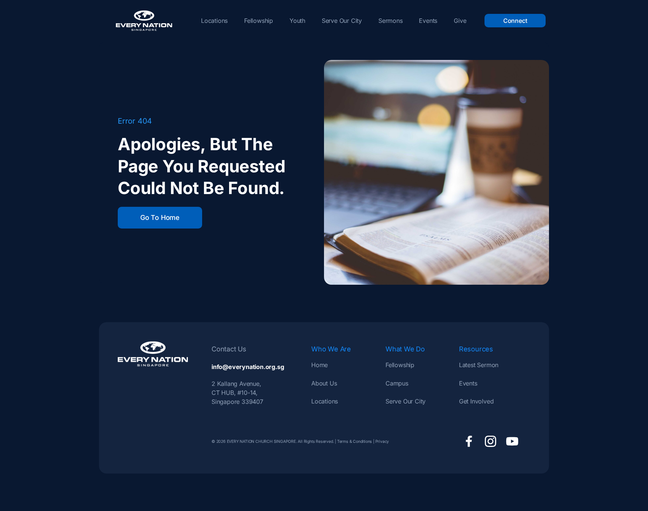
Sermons (390, 20)
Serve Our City (342, 20)
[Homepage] (144, 21)
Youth (297, 20)
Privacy (382, 441)
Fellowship (258, 20)
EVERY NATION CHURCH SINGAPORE (261, 441)
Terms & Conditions (354, 441)
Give (460, 20)
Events (428, 20)
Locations (214, 20)
